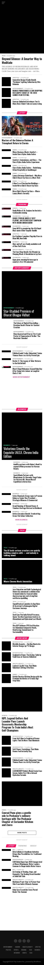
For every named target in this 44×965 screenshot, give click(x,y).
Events (24, 953)
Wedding (23, 950)
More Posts (22, 833)
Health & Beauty (27, 947)
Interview (17, 953)
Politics (8, 950)
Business (37, 950)
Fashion (17, 947)
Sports (16, 950)
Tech (30, 950)
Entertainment (7, 947)
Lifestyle (38, 947)
